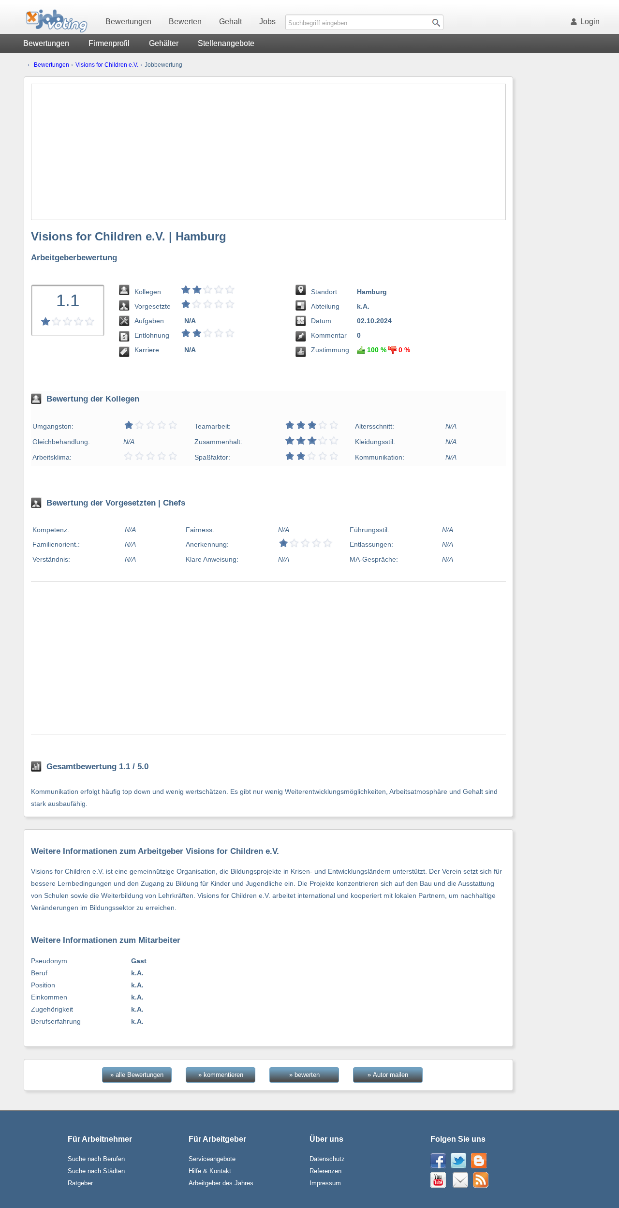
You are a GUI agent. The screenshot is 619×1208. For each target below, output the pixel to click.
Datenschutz (327, 1159)
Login (590, 21)
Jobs (267, 21)
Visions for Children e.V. (106, 65)
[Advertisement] (268, 152)
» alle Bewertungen (136, 1074)
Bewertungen (128, 21)
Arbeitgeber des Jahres (221, 1183)
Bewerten (185, 21)
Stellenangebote (226, 43)
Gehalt (230, 21)
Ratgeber (80, 1183)
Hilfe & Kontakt (210, 1171)
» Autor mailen (388, 1074)
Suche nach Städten (96, 1171)
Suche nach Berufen (96, 1159)
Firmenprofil (109, 43)
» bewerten (304, 1074)
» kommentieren (220, 1074)
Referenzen (325, 1171)
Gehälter (163, 43)
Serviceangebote (212, 1159)
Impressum (325, 1183)
